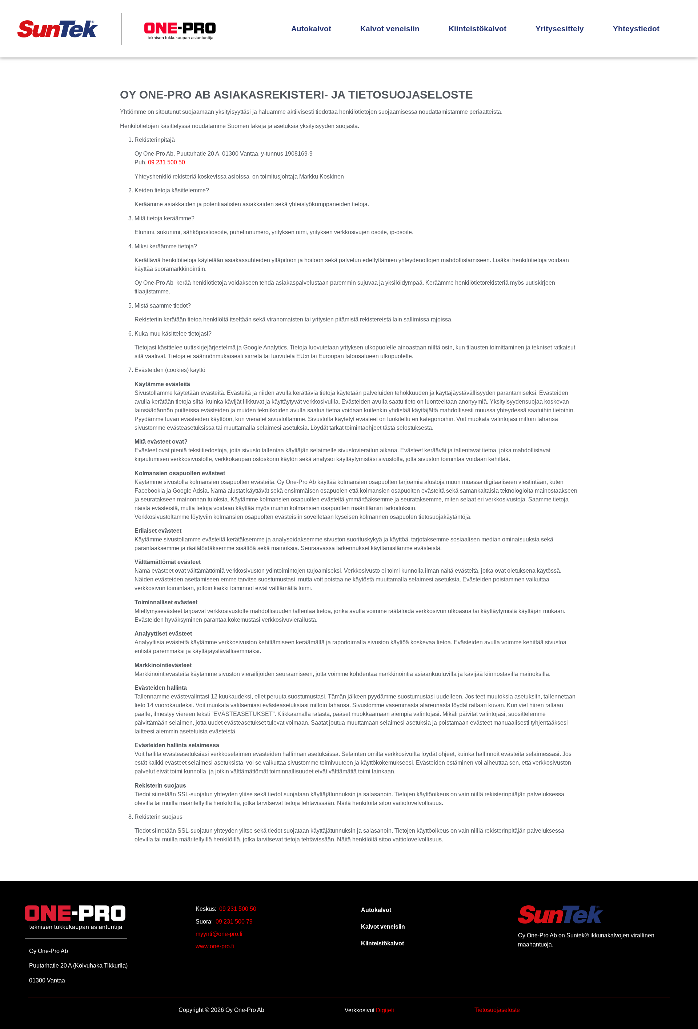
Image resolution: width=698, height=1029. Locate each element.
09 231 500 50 (166, 162)
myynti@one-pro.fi (219, 934)
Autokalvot (311, 28)
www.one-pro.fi (215, 946)
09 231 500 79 (234, 921)
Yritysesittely (559, 28)
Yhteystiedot (636, 28)
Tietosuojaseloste (497, 1010)
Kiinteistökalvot (477, 28)
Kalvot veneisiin (390, 28)
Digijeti (385, 1010)
